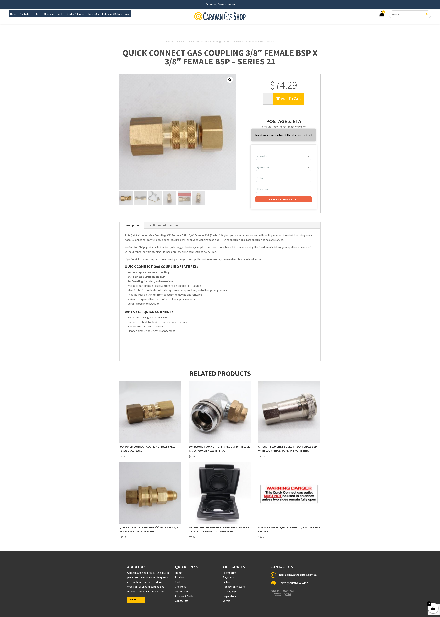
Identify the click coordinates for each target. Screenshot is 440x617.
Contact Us (93, 13)
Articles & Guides (75, 13)
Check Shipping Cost (283, 199)
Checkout (49, 13)
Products (24, 13)
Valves (180, 41)
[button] (230, 80)
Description (132, 225)
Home (13, 13)
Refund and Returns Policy (115, 13)
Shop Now (136, 599)
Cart (38, 13)
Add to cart (291, 98)
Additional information (163, 225)
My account (181, 591)
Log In (60, 13)
